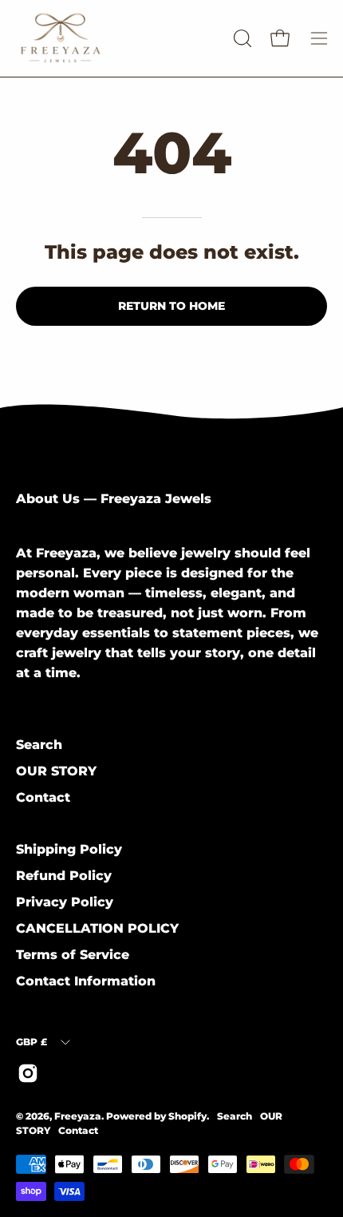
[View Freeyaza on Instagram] (28, 1073)
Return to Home (171, 306)
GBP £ (31, 1042)
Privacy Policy (64, 902)
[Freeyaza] (111, 38)
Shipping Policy (69, 849)
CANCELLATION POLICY (97, 928)
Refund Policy (64, 875)
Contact (43, 797)
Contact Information (86, 981)
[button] (241, 38)
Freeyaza (77, 1116)
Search (39, 744)
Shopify (187, 1116)
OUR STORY (56, 771)
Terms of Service (72, 954)
